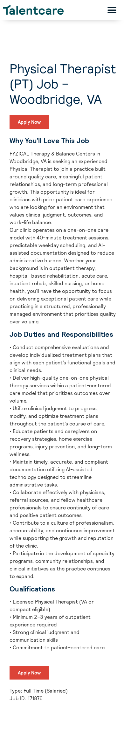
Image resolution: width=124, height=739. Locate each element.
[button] (112, 10)
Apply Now (29, 122)
